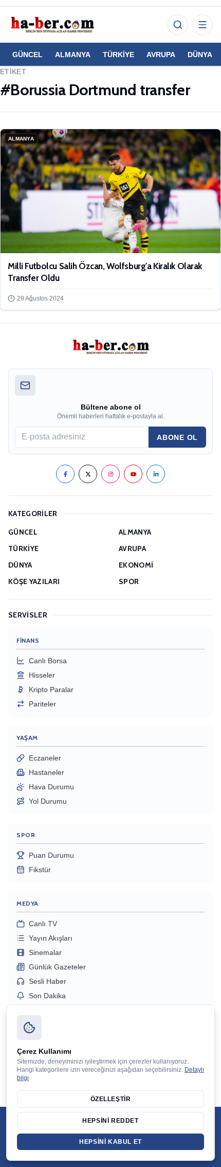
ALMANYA (72, 54)
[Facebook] (65, 474)
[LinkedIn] (155, 474)
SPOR (129, 581)
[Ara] (178, 24)
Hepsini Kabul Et (110, 1141)
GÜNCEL (27, 54)
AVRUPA (160, 54)
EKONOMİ (136, 565)
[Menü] (202, 24)
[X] (88, 474)
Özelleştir (110, 1099)
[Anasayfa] (52, 24)
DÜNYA (200, 54)
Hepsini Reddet (110, 1120)
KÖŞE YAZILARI (34, 581)
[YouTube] (133, 474)
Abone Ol (177, 437)
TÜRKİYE (118, 54)
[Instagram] (110, 474)
